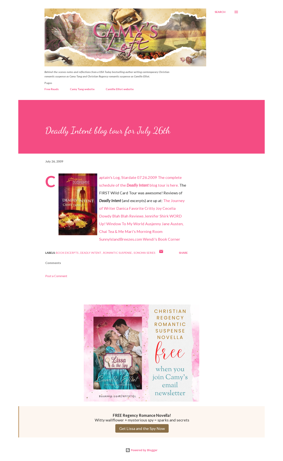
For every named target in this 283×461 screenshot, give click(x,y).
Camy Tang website (82, 89)
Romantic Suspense (117, 252)
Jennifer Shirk (156, 216)
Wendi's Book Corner (161, 239)
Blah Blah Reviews (128, 216)
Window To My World (125, 223)
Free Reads (51, 89)
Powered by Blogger (143, 450)
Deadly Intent (91, 252)
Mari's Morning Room (143, 231)
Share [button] (183, 252)
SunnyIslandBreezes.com (120, 239)
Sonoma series (144, 252)
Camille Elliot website (120, 89)
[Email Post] (161, 252)
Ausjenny (153, 223)
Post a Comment (56, 276)
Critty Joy (153, 208)
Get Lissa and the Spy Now (142, 428)
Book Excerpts (67, 252)
